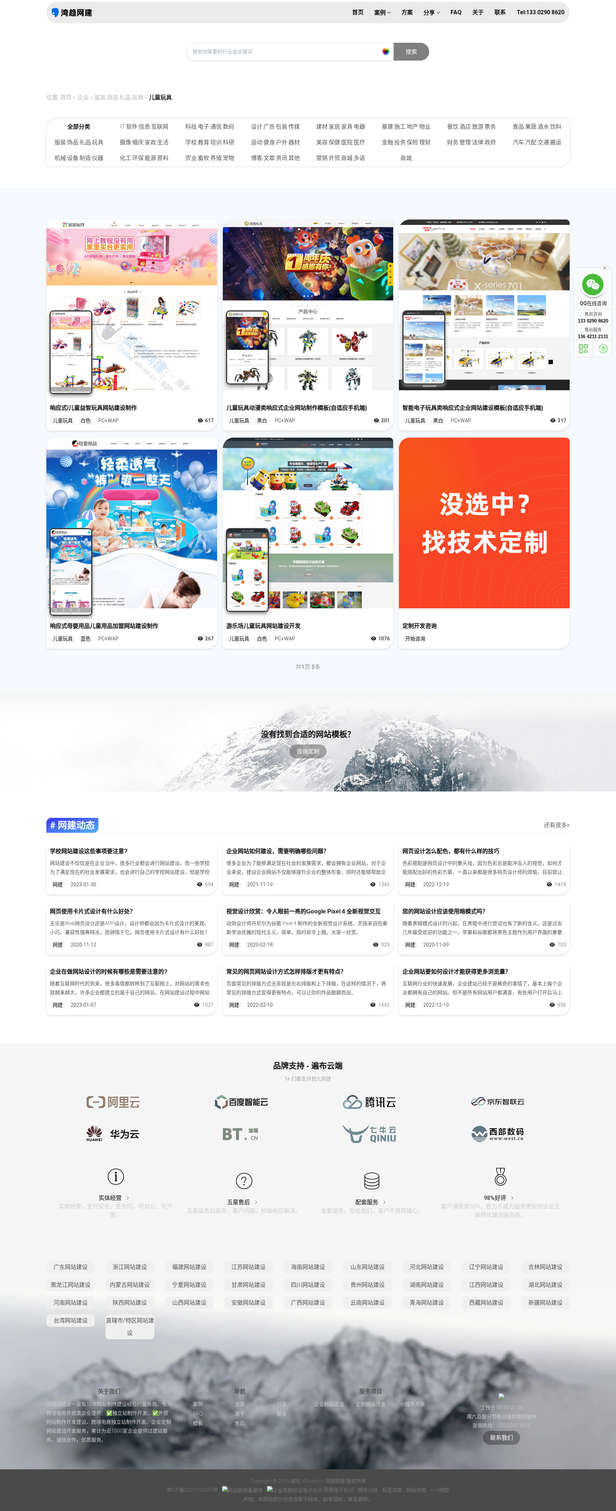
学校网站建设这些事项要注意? (89, 851)
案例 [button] (380, 12)
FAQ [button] (456, 12)
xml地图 (440, 1490)
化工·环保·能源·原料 (144, 158)
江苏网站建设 (248, 1267)
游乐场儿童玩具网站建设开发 (263, 626)
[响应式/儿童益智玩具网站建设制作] (131, 305)
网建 (58, 884)
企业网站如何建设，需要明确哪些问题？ (277, 851)
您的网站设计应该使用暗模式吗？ (445, 911)
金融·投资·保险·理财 (406, 142)
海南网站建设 (308, 1267)
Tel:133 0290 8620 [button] (540, 12)
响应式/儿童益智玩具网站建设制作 (93, 408)
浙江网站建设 (130, 1267)
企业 (83, 97)
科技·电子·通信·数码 (209, 126)
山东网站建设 (367, 1267)
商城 (406, 158)
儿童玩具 (160, 97)
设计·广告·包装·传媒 (275, 126)
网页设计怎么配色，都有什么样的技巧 (450, 851)
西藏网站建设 (486, 1302)
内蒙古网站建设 (130, 1284)
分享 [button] (429, 12)
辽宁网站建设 (486, 1267)
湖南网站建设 (427, 1284)
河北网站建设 (427, 1267)
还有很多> (557, 825)
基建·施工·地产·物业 (406, 126)
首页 (66, 97)
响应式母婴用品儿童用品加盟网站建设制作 (104, 626)
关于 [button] (478, 12)
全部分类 (78, 126)
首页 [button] (358, 12)
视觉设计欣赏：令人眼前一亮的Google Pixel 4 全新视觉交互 (303, 911)
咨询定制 (308, 751)
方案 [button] (407, 12)
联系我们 (501, 1437)
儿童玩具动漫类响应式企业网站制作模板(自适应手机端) (296, 408)
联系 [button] (500, 12)
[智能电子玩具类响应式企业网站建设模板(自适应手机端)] (484, 305)
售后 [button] (240, 1423)
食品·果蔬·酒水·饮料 (537, 126)
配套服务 (367, 1202)
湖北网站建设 (545, 1284)
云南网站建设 (367, 1302)
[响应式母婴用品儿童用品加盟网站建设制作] (131, 523)
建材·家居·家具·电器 (340, 126)
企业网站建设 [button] (329, 1404)
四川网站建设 (308, 1284)
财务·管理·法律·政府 (471, 142)
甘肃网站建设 (248, 1284)
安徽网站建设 (248, 1302)
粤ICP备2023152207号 (192, 1490)
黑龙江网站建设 (71, 1284)
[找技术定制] (484, 523)
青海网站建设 (427, 1302)
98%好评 (496, 1198)
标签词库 (392, 1490)
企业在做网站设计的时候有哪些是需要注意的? (109, 972)
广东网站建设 (70, 1267)
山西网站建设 (189, 1302)
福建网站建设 (189, 1267)
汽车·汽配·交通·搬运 (537, 142)
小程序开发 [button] (412, 1404)
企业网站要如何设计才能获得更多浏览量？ (456, 972)
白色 (86, 420)
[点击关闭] (604, 267)
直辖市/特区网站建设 (130, 1326)
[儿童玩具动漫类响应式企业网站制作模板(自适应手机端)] (308, 305)
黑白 (262, 420)
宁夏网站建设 (189, 1284)
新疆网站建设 (545, 1302)
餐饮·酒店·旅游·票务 (471, 126)
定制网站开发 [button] (371, 1404)
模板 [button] (198, 1423)
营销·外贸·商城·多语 (340, 158)
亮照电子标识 (339, 1490)
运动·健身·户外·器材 (275, 142)
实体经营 (111, 1198)
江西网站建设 (486, 1284)
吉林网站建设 (545, 1267)
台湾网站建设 (70, 1320)
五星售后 (239, 1202)
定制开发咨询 (419, 626)
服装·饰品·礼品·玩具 (118, 97)
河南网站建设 (70, 1302)
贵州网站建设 (367, 1284)
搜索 (411, 51)
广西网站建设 (308, 1302)
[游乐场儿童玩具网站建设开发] (308, 523)
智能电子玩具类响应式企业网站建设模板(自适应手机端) (472, 408)
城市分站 (368, 1490)
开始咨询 (415, 638)
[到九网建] (72, 12)
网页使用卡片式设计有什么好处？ (92, 911)
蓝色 (86, 638)
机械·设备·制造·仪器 (79, 158)
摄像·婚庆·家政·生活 (144, 142)
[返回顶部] (603, 348)
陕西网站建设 (130, 1302)
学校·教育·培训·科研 (209, 142)
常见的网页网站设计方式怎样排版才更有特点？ (286, 972)
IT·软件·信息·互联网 (144, 126)
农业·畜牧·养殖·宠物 (209, 158)
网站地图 (416, 1490)
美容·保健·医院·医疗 (340, 142)
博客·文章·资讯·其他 (275, 158)
